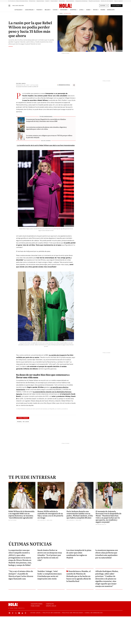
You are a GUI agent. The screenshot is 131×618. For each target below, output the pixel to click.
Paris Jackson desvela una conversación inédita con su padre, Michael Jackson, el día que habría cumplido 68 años (80, 514)
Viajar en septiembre (119, 1)
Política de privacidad (72, 612)
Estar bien (63, 9)
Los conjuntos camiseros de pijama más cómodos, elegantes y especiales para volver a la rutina (46, 128)
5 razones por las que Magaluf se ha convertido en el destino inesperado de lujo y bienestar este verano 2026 (46, 120)
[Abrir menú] (9, 5)
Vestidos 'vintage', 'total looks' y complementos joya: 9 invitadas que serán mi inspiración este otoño (49, 575)
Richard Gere (32, 1)
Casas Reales (29, 9)
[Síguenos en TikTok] (19, 613)
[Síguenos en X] (16, 613)
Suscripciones (37, 603)
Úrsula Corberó (54, 1)
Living (81, 9)
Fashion (39, 9)
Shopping (73, 9)
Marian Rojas (62, 1)
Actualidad (18, 9)
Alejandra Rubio (40, 1)
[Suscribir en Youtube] (22, 613)
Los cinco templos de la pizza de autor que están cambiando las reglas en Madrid (78, 554)
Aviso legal (36, 612)
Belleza (47, 9)
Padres (103, 9)
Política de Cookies (51, 612)
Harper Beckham (70, 1)
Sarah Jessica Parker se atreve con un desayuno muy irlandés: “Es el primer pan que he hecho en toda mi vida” (49, 555)
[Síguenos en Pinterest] (26, 613)
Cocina (55, 9)
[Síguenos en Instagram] (10, 613)
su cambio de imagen (57, 355)
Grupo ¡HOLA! (51, 606)
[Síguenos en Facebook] (13, 613)
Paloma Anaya (21, 83)
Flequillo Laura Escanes (94, 1)
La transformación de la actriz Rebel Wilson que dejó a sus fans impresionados (46, 145)
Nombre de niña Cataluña (107, 1)
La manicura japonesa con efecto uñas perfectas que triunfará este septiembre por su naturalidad (106, 554)
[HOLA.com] (65, 6)
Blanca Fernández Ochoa (22, 1)
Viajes (88, 9)
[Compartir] (74, 85)
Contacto (50, 603)
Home (61, 13)
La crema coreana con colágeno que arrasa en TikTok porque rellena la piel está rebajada (49, 136)
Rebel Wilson (23, 421)
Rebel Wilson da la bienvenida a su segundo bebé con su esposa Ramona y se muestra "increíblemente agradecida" (21, 514)
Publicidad (35, 606)
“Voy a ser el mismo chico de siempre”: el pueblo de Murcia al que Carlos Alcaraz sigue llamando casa (20, 575)
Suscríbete (116, 5)
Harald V (47, 1)
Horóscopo (111, 9)
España (102, 5)
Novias (95, 9)
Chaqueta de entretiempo (81, 1)
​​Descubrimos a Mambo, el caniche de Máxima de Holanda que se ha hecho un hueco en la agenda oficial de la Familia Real (78, 576)
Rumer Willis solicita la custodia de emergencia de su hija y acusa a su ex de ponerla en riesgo (50, 514)
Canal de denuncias (94, 612)
